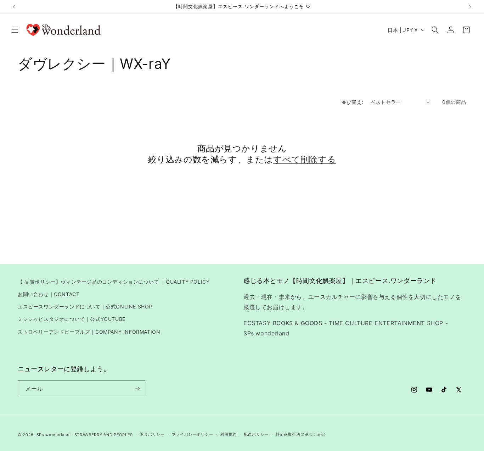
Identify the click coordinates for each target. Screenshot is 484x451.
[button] (15, 30)
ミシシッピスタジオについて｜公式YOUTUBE (71, 319)
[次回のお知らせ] (470, 6)
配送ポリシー (256, 434)
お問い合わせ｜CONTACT (48, 294)
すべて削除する (304, 159)
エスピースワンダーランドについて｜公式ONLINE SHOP (85, 307)
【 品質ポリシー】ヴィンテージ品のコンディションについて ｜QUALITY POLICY (113, 282)
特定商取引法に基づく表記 (300, 434)
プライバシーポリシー (192, 434)
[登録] (137, 388)
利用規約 (228, 434)
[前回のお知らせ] (14, 6)
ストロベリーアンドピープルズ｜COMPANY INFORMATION (89, 332)
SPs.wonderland (53, 434)
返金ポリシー (152, 434)
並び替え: (353, 102)
